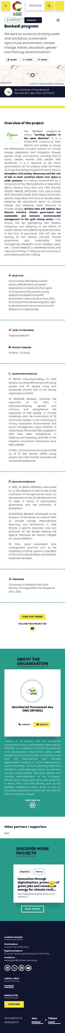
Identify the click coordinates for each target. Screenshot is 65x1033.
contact (26, 724)
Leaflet (33, 83)
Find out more (32, 616)
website (44, 724)
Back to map (32, 909)
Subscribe (14, 1004)
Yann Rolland (36, 1020)
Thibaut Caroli (52, 1020)
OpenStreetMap (46, 83)
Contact (9, 985)
